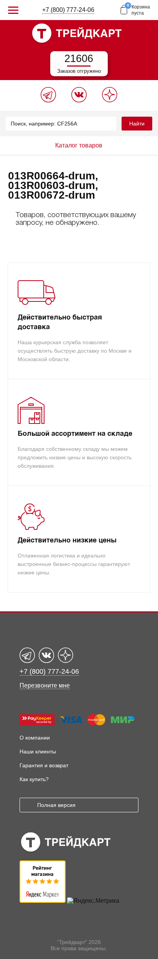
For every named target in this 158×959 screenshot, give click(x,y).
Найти (137, 124)
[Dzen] (109, 100)
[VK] (79, 100)
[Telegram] (48, 100)
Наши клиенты (38, 751)
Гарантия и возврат (44, 765)
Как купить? (34, 779)
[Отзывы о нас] (43, 900)
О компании (35, 738)
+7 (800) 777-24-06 (68, 10)
